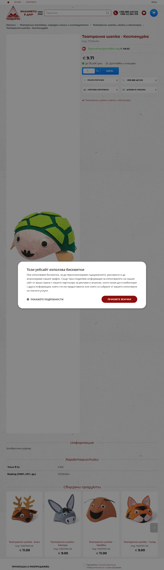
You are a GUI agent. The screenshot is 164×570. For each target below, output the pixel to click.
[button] (45, 299)
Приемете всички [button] (119, 299)
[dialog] (82, 285)
